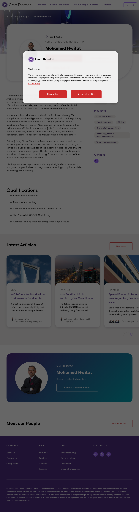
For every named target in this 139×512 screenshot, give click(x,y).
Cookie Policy (34, 83)
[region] (70, 77)
